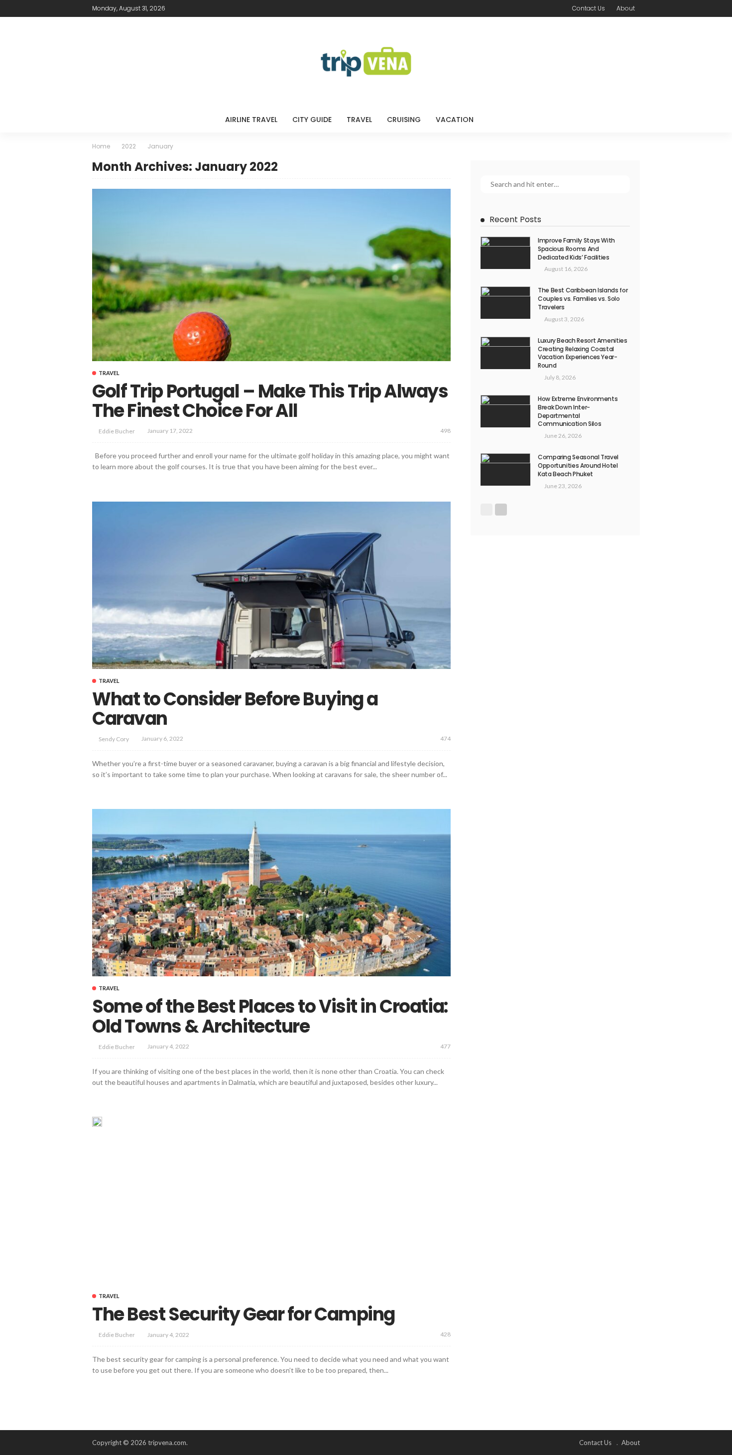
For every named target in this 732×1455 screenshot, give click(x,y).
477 (445, 1046)
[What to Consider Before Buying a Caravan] (271, 585)
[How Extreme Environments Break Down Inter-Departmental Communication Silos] (505, 411)
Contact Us (588, 8)
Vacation (455, 120)
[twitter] (192, 8)
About (625, 8)
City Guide (312, 120)
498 (445, 430)
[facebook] (179, 8)
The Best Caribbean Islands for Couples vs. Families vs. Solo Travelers (582, 298)
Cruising (404, 120)
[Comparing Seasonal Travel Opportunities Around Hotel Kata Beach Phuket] (505, 469)
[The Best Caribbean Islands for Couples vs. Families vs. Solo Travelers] (505, 302)
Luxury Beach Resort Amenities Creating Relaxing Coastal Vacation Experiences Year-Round (582, 353)
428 (445, 1334)
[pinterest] (205, 8)
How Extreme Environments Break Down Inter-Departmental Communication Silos (577, 411)
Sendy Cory (114, 739)
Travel (359, 120)
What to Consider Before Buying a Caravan (235, 709)
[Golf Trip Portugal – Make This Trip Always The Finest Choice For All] (271, 275)
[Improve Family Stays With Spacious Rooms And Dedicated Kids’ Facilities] (505, 253)
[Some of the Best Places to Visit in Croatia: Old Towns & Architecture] (271, 892)
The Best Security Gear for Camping (243, 1314)
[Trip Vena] (366, 62)
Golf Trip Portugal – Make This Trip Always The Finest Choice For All (270, 401)
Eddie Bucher (117, 431)
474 (445, 738)
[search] (501, 119)
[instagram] (218, 8)
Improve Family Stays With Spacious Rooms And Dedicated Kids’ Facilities (576, 249)
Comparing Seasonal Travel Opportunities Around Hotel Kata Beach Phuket (578, 465)
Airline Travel (251, 120)
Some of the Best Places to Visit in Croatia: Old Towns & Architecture (270, 1016)
